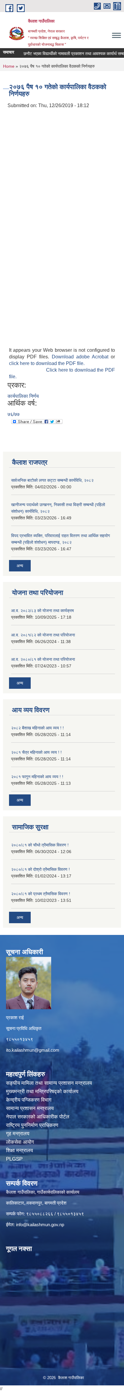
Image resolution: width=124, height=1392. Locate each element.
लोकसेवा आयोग (21, 1142)
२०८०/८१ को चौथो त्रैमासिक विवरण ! (40, 845)
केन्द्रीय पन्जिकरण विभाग (29, 1100)
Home (8, 66)
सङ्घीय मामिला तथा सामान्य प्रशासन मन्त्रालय (49, 1083)
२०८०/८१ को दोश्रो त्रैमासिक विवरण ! (40, 869)
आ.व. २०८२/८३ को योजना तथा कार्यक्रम (42, 610)
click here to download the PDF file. (47, 363)
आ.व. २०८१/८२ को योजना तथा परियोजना (43, 635)
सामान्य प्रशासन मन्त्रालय (30, 1108)
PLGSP (15, 1159)
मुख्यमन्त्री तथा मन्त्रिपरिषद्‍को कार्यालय (42, 1091)
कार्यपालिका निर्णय (23, 396)
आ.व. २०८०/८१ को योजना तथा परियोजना (43, 659)
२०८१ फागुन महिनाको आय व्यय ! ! (37, 776)
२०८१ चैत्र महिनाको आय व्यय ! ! (36, 752)
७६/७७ (14, 414)
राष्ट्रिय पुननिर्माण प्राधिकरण (33, 1125)
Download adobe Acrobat (81, 356)
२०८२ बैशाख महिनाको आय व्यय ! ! (37, 727)
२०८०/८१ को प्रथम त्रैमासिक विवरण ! (40, 893)
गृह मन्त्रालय (18, 1134)
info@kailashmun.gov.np (40, 1224)
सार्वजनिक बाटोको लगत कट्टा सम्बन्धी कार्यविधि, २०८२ (52, 480)
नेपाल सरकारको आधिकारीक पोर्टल (38, 1117)
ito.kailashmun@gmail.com (32, 1050)
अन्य (20, 565)
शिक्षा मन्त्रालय (20, 1150)
